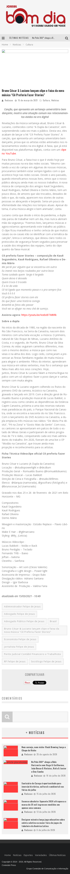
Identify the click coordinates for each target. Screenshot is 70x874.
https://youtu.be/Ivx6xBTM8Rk (39, 315)
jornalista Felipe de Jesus (19, 646)
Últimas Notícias (57, 855)
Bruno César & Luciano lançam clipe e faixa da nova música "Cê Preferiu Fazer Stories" (31, 630)
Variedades (41, 855)
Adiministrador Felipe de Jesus (22, 606)
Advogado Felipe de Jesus (19, 613)
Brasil (53, 621)
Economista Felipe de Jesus (20, 639)
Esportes (28, 855)
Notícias (55, 100)
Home (5, 44)
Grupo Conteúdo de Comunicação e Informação (47, 869)
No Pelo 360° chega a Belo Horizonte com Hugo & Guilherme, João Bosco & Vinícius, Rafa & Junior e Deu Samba (48, 766)
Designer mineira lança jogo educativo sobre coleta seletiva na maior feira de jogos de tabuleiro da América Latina (43, 823)
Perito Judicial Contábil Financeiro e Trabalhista (32, 654)
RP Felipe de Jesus (14, 661)
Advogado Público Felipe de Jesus (24, 621)
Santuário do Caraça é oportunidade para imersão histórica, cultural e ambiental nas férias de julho (43, 786)
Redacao (9, 100)
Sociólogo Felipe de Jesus (46, 661)
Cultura (46, 100)
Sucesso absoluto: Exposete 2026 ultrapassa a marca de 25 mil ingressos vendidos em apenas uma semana (44, 804)
